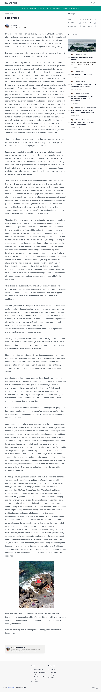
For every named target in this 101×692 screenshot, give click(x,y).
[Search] (94, 3)
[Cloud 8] (84, 54)
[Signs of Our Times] (53, 8)
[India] (83, 81)
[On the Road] (31, 8)
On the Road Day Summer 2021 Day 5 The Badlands (82, 123)
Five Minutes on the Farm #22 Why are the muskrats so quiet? (83, 111)
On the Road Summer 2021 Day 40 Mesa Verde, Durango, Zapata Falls (82, 98)
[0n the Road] (85, 120)
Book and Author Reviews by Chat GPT (82, 58)
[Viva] (23, 8)
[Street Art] (41, 8)
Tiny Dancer (10, 3)
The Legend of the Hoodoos (81, 74)
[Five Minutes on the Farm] (70, 8)
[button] (91, 3)
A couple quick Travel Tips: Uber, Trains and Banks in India (83, 85)
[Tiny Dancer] (13, 25)
